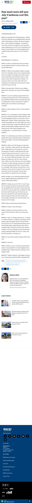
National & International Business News (15, 261)
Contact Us (5, 463)
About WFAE (6, 454)
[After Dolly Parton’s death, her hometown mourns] (6, 335)
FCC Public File (6, 470)
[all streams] (30, 501)
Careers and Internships (8, 460)
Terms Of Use (6, 476)
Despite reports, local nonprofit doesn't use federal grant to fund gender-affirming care (20, 302)
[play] (2, 501)
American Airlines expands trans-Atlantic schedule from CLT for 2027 (20, 313)
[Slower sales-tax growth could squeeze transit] (6, 325)
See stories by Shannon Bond (18, 287)
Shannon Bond (9, 21)
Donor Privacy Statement (9, 466)
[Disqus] (16, 367)
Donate (27, 2)
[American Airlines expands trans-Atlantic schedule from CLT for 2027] (6, 314)
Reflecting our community (9, 457)
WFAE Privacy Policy (7, 473)
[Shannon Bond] (4, 277)
